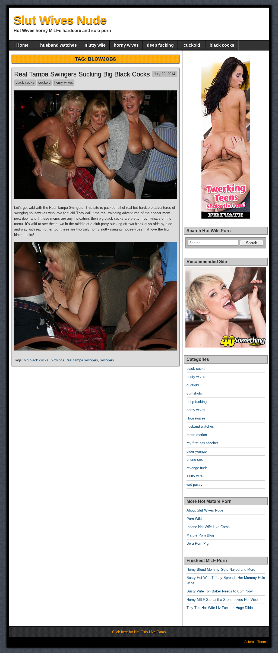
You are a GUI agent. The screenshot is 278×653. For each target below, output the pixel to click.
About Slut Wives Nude (205, 510)
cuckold (192, 45)
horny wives (126, 45)
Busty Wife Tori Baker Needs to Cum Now (219, 591)
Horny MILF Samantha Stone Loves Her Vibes (223, 600)
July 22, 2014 (164, 74)
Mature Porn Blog (200, 535)
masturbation (197, 435)
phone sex (195, 460)
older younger (197, 451)
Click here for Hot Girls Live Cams (139, 632)
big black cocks (36, 360)
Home (22, 45)
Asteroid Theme (256, 642)
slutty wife (95, 45)
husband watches (58, 45)
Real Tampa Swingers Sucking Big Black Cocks (82, 74)
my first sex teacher (202, 443)
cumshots (194, 393)
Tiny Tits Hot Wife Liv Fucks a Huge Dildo (220, 608)
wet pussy (195, 484)
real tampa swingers (82, 360)
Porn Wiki (194, 519)
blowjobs (57, 360)
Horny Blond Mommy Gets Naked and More (221, 569)
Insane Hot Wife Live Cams (208, 527)
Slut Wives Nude (60, 20)
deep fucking (160, 45)
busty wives (196, 377)
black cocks (222, 45)
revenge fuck (197, 468)
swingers (107, 360)
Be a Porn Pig (197, 543)
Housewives (196, 418)
